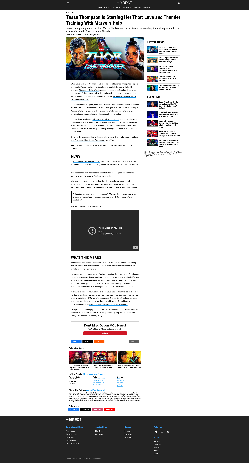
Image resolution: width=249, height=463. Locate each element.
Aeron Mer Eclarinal (74, 35)
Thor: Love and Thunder (94, 374)
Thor (175, 152)
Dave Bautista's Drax (100, 125)
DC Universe (127, 8)
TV (113, 8)
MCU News (70, 437)
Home (68, 13)
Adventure (120, 381)
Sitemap (156, 454)
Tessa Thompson (99, 384)
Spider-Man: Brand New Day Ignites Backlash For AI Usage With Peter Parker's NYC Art (169, 105)
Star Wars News (71, 440)
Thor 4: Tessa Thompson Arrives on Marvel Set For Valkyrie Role (129, 367)
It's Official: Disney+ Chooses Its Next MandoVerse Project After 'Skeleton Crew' (168, 70)
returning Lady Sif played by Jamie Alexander (108, 304)
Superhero (120, 386)
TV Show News (71, 434)
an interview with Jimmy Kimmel (86, 161)
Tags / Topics (128, 437)
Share (77, 342)
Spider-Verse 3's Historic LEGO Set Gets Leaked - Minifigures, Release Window (169, 133)
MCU (100, 8)
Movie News (70, 431)
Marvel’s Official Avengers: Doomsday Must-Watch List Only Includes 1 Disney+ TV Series (169, 143)
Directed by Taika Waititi (89, 90)
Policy (156, 450)
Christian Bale (98, 381)
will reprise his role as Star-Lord (105, 119)
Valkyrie (169, 152)
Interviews (147, 8)
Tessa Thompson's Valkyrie (93, 108)
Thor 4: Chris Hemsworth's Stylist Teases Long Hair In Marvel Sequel (79, 368)
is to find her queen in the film (90, 111)
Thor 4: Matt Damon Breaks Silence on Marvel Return (103, 367)
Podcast (127, 431)
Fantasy (120, 382)
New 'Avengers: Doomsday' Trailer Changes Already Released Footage (168, 60)
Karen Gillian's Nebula (80, 125)
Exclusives (128, 434)
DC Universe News (72, 443)
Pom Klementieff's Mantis (121, 125)
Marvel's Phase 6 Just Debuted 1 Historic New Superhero (167, 79)
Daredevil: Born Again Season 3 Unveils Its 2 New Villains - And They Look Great (168, 124)
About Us (157, 441)
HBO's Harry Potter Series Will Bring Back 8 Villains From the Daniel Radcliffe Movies (168, 50)
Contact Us (157, 444)
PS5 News (99, 434)
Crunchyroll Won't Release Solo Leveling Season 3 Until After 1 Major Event (169, 114)
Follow (75, 409)
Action (119, 379)
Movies (106, 8)
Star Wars (137, 8)
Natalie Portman (98, 382)
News (118, 8)
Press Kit (157, 447)
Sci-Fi (119, 384)
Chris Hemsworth (99, 379)
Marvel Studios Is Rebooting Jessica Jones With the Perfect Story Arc (169, 88)
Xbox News (99, 431)
